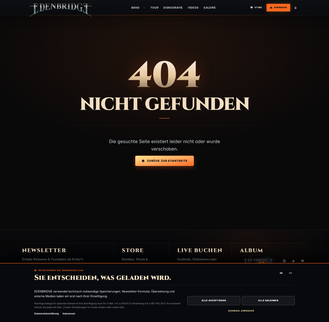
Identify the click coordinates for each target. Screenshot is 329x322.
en (290, 273)
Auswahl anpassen (241, 310)
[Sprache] (295, 7)
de (281, 273)
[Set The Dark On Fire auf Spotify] (284, 261)
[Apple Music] (293, 261)
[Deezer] (302, 261)
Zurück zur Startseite (167, 160)
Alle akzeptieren (214, 300)
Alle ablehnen (268, 300)
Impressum (69, 313)
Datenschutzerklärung (46, 313)
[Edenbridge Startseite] (61, 10)
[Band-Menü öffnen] (144, 8)
